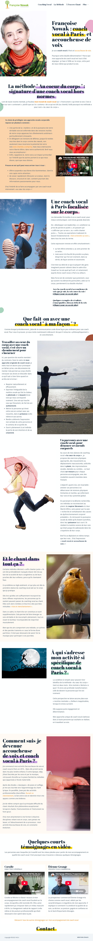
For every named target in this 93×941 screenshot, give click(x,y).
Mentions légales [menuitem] (82, 937)
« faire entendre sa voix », (80, 236)
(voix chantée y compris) (22, 147)
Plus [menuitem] (85, 4)
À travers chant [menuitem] (73, 4)
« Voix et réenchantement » (21, 606)
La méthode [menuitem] (59, 4)
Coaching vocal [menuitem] (44, 4)
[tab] (72, 291)
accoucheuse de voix (83, 50)
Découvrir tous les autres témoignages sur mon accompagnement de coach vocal (46, 920)
